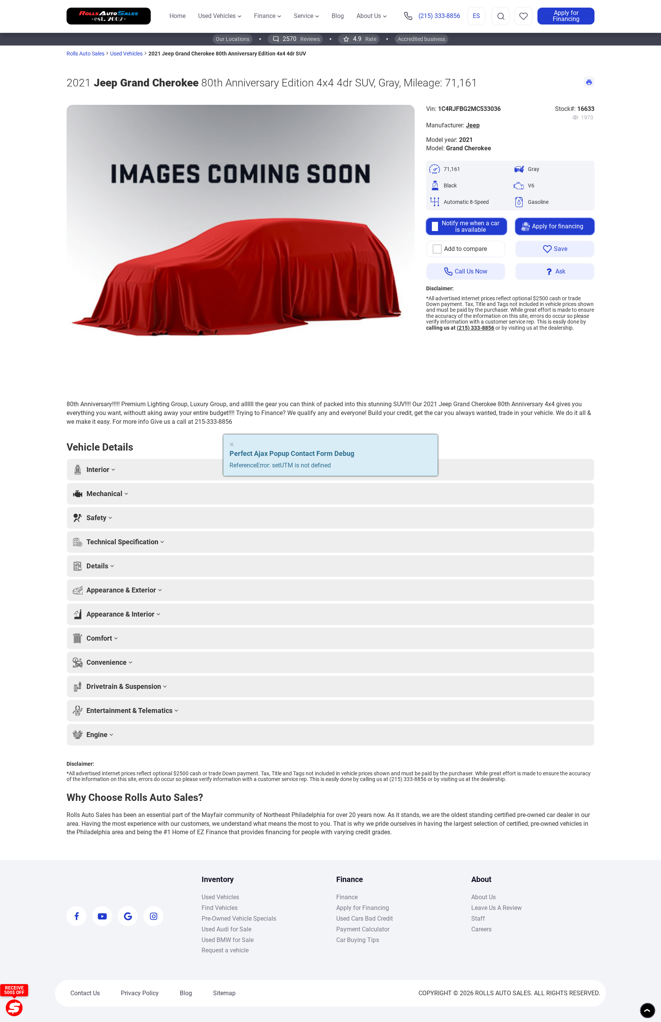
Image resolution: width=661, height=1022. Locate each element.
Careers (481, 929)
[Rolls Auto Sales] (108, 16)
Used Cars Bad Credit (364, 918)
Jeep (473, 125)
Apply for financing (557, 226)
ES (476, 16)
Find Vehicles (220, 907)
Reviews (301, 38)
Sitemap (224, 993)
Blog (186, 993)
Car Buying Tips (357, 940)
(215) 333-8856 (475, 328)
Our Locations (232, 39)
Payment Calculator (362, 929)
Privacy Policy (140, 993)
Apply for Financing (566, 16)
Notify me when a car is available (470, 227)
